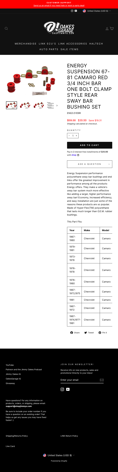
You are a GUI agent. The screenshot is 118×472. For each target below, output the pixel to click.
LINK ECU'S (47, 43)
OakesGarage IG (13, 379)
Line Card (10, 446)
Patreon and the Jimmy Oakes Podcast (24, 369)
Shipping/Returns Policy (17, 436)
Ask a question (89, 164)
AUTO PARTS (48, 49)
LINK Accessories (72, 43)
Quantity (74, 130)
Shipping (71, 124)
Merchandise (26, 43)
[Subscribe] (102, 380)
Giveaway (10, 383)
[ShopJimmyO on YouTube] (68, 389)
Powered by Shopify (59, 461)
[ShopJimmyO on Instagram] (62, 389)
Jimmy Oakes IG (13, 374)
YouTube (10, 365)
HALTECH (96, 43)
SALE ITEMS (70, 49)
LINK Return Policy (69, 436)
